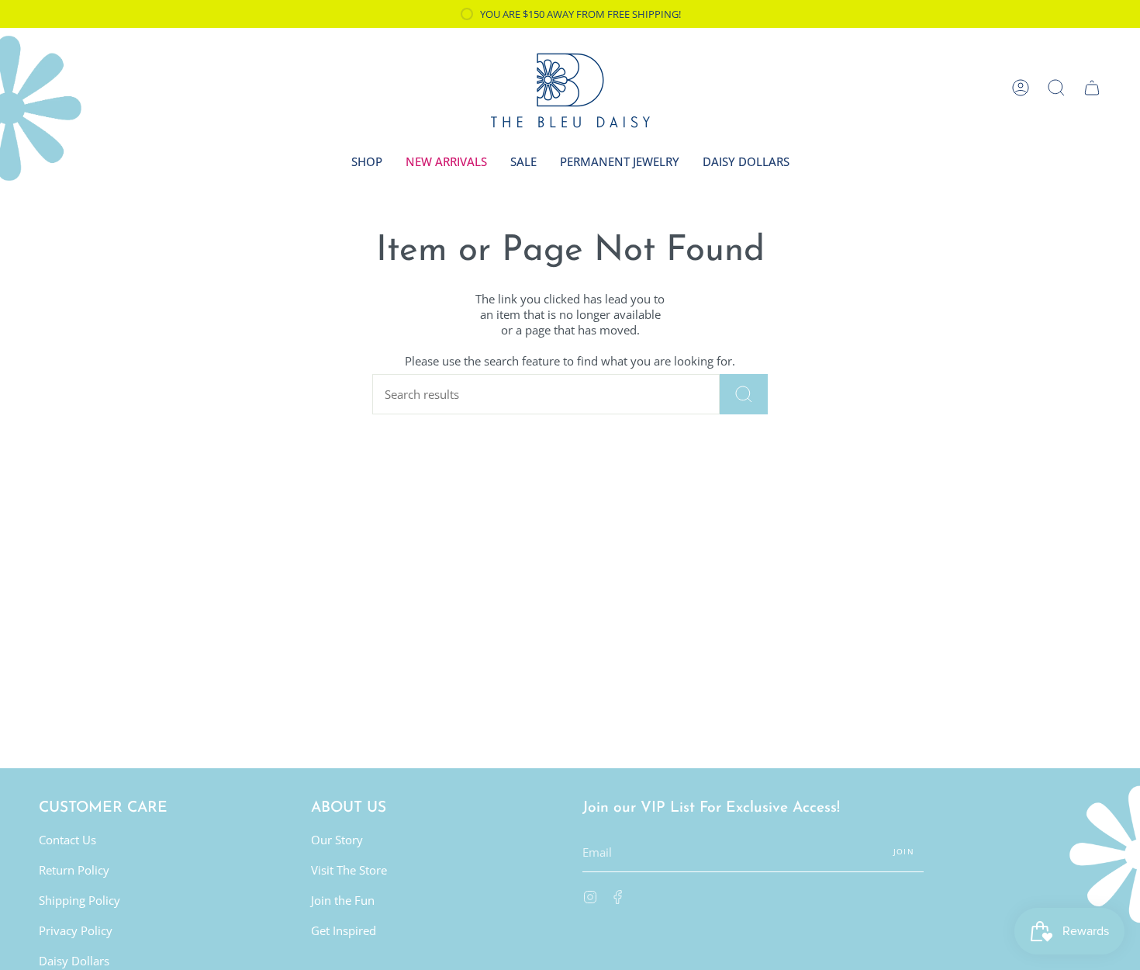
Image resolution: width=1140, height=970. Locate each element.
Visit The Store (349, 870)
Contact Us (67, 839)
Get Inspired (343, 930)
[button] (1056, 88)
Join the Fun (343, 900)
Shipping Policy (79, 900)
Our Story (337, 839)
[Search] (744, 394)
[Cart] (1092, 88)
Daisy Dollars (74, 960)
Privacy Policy (75, 930)
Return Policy (74, 870)
